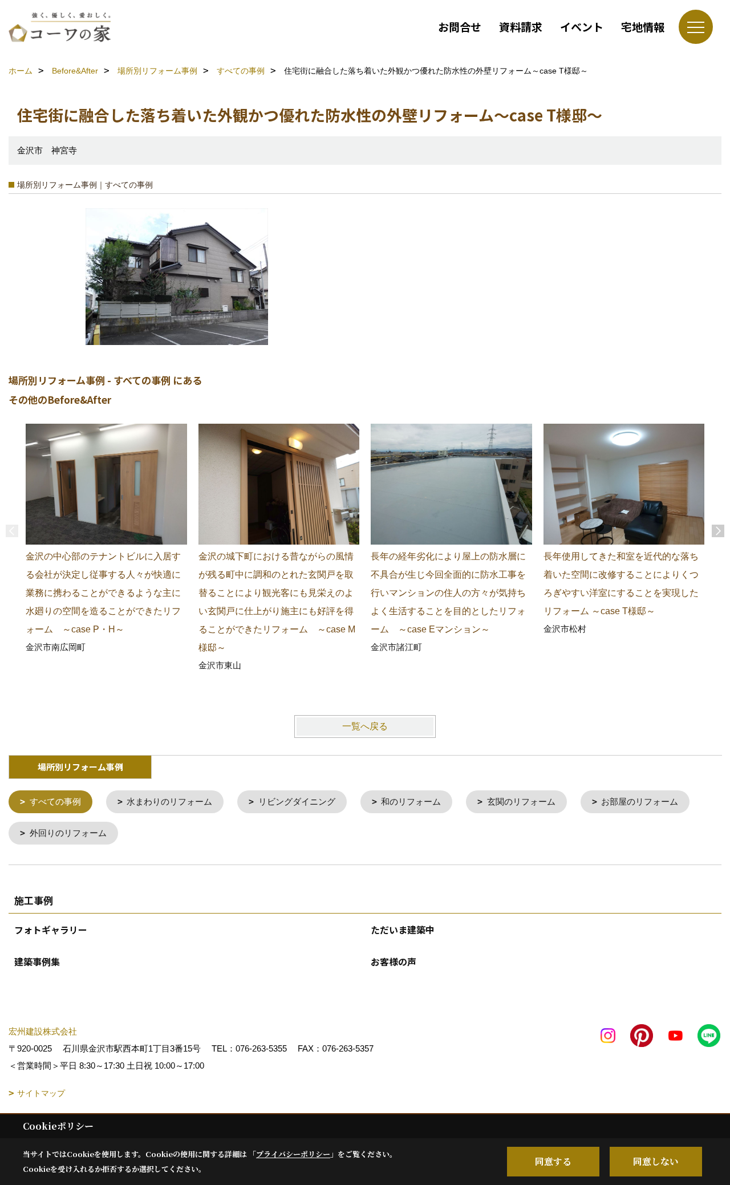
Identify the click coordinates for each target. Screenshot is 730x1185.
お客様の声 (393, 961)
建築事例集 (37, 961)
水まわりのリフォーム (169, 801)
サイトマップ (41, 1093)
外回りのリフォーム (68, 833)
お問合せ (459, 26)
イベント (581, 26)
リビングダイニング (296, 801)
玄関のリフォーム (521, 801)
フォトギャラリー (50, 929)
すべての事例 (55, 801)
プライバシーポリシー (293, 1154)
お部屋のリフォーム (639, 801)
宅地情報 (642, 26)
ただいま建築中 (403, 929)
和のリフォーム (411, 801)
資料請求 (520, 26)
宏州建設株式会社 (43, 1031)
